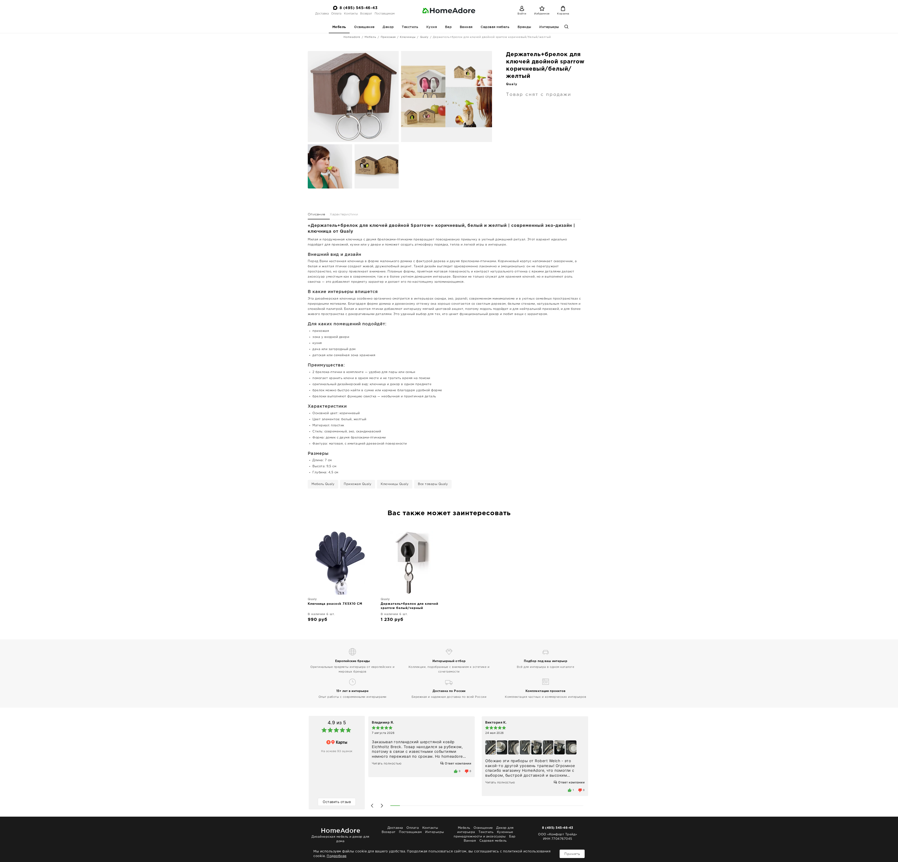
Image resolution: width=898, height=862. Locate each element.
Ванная (466, 27)
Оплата (336, 13)
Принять (572, 854)
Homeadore (352, 37)
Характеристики (344, 214)
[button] (372, 805)
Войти (522, 14)
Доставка (322, 13)
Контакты (351, 13)
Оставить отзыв (337, 802)
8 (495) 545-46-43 (359, 8)
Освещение (364, 27)
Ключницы (408, 37)
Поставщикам (385, 13)
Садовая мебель (495, 27)
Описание (316, 214)
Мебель (339, 27)
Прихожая (388, 37)
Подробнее (337, 856)
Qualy (424, 37)
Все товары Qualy (433, 484)
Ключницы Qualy (395, 484)
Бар (448, 27)
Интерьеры (549, 27)
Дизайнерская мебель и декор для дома (340, 835)
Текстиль (410, 27)
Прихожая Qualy (357, 484)
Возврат (366, 13)
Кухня (431, 27)
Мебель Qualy (322, 484)
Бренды (524, 27)
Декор (388, 27)
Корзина (563, 14)
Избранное (542, 14)
